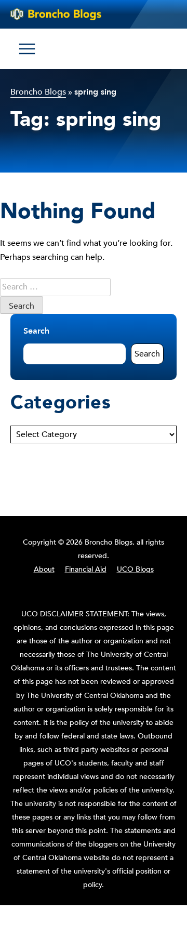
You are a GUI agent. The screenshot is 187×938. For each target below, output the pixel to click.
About (44, 569)
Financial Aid (85, 569)
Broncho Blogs (38, 92)
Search (36, 331)
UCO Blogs (135, 569)
